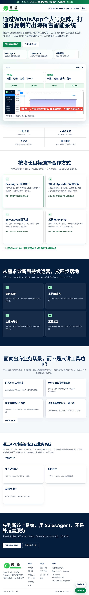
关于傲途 (43, 571)
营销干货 (43, 568)
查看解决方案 (10, 420)
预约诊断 (70, 2)
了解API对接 (10, 458)
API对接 (76, 8)
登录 (41, 578)
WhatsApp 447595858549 (58, 576)
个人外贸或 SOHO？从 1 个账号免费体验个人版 (21, 248)
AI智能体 (62, 8)
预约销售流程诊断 (11, 44)
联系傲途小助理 (57, 568)
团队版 (55, 8)
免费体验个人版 (30, 44)
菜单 (83, 8)
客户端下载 (44, 575)
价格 (29, 585)
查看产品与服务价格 (48, 248)
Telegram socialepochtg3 (62, 581)
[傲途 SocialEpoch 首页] (11, 8)
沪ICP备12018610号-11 (63, 591)
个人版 (50, 8)
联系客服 (80, 584)
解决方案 (69, 8)
